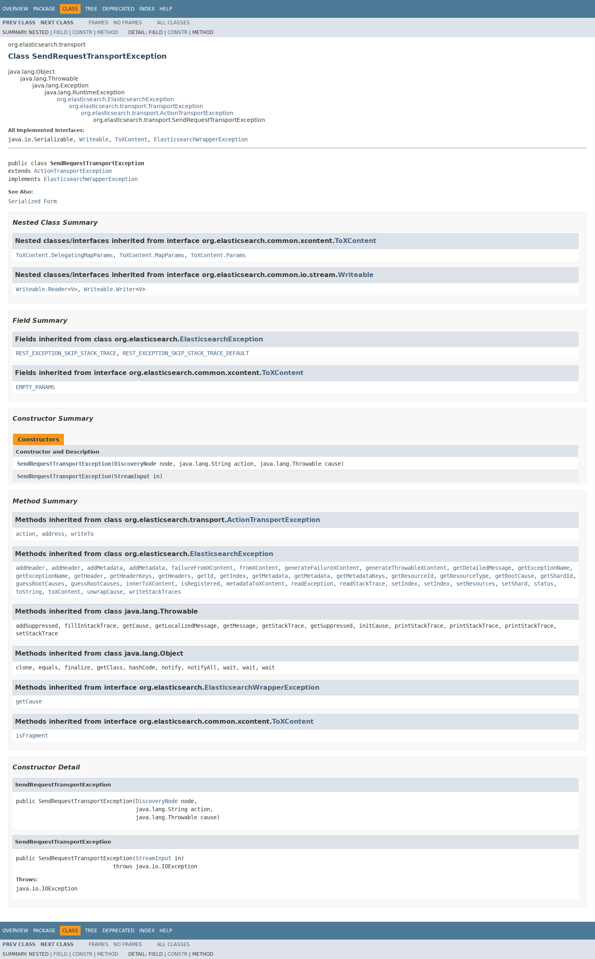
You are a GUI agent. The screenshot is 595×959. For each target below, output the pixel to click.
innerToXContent (150, 583)
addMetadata (105, 568)
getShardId (556, 576)
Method (107, 32)
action (25, 534)
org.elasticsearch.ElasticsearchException (115, 99)
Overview (15, 9)
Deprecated (118, 9)
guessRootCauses (40, 583)
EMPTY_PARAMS (35, 387)
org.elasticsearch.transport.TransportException (136, 106)
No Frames (127, 23)
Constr (82, 32)
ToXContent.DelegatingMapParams (64, 255)
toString (29, 591)
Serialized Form (32, 201)
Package (44, 9)
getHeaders (174, 576)
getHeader (88, 576)
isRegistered (200, 583)
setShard (514, 583)
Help (165, 9)
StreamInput (132, 476)
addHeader (30, 568)
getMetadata (270, 576)
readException (312, 583)
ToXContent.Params (218, 255)
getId (205, 576)
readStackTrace (362, 583)
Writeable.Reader (42, 289)
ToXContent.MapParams (151, 255)
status (543, 583)
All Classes (173, 23)
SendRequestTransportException (64, 463)
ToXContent (131, 139)
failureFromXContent (202, 568)
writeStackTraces (155, 591)
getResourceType (464, 576)
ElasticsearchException (221, 339)
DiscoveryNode (135, 463)
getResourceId (412, 576)
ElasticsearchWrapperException (201, 139)
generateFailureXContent (322, 568)
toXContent (64, 591)
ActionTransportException (73, 171)
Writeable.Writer (110, 289)
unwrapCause (105, 591)
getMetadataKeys (360, 576)
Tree (91, 9)
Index (147, 9)
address (53, 534)
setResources (475, 583)
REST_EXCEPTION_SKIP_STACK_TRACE (66, 353)
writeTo (82, 534)
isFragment (32, 735)
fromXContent (258, 568)
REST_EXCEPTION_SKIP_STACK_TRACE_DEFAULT (186, 353)
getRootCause (514, 576)
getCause (29, 701)
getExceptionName (544, 568)
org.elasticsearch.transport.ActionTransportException (157, 113)
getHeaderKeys (131, 576)
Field (60, 32)
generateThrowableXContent (406, 568)
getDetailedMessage (482, 568)
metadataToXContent (255, 583)
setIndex (404, 583)
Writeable (93, 139)
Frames (98, 23)
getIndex (233, 576)
